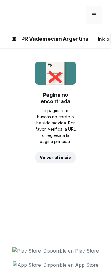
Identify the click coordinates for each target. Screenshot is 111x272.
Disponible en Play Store (71, 251)
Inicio (103, 39)
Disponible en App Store (71, 265)
